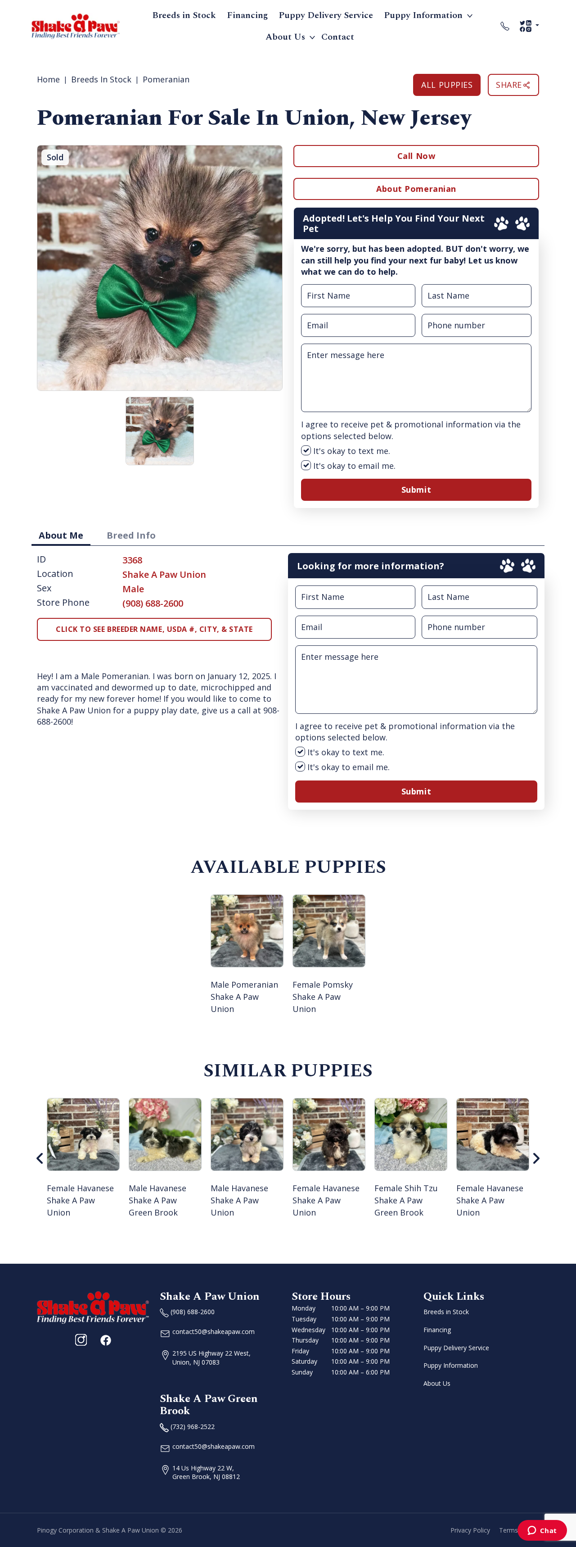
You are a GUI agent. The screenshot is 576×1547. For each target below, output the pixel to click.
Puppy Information (423, 15)
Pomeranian (166, 79)
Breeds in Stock (184, 15)
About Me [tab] (61, 535)
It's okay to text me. (350, 450)
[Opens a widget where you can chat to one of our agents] (542, 1531)
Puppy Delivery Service (326, 15)
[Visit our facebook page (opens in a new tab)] (105, 1340)
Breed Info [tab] (131, 535)
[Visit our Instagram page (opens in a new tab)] (81, 1340)
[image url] (76, 25)
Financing (247, 15)
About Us (285, 37)
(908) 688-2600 (152, 603)
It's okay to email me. (353, 465)
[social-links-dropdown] (529, 26)
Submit (416, 489)
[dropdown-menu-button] (469, 15)
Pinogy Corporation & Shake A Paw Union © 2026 (109, 1530)
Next (536, 1158)
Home (48, 79)
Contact (337, 37)
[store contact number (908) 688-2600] (504, 26)
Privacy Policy (470, 1530)
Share (509, 84)
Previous (40, 1158)
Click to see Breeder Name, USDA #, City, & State (154, 629)
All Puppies (446, 84)
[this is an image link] (93, 1306)
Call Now (416, 155)
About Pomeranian (416, 188)
